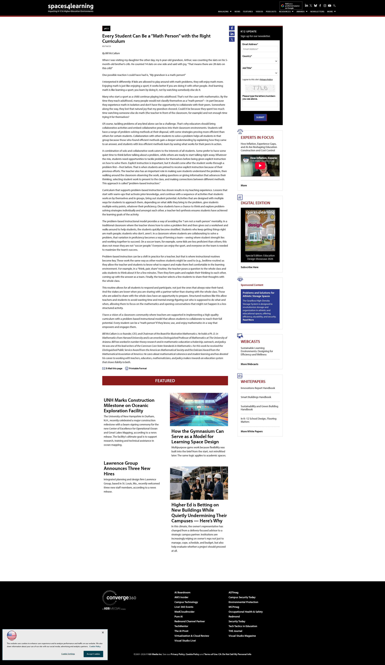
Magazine (223, 11)
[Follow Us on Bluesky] (315, 5)
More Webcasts (249, 364)
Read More (248, 319)
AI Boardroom (182, 592)
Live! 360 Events (183, 607)
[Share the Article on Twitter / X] (232, 39)
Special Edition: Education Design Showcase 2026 (260, 257)
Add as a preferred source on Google (292, 6)
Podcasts (271, 11)
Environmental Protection (243, 602)
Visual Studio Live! (185, 640)
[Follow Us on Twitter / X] (311, 5)
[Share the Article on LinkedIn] (232, 34)
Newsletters (317, 11)
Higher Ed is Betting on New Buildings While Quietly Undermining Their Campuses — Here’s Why (199, 513)
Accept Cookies (93, 654)
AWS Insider (181, 597)
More (330, 11)
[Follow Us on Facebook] (320, 5)
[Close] (103, 632)
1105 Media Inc (154, 654)
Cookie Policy (192, 654)
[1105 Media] (120, 625)
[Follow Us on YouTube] (329, 5)
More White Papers (252, 431)
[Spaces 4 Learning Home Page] (70, 7)
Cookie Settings (68, 654)
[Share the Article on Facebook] (232, 28)
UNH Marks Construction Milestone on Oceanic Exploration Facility (129, 405)
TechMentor (181, 626)
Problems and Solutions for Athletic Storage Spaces (258, 294)
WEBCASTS (250, 341)
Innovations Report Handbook (258, 388)
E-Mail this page (114, 368)
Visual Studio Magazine (242, 635)
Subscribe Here (249, 267)
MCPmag (234, 607)
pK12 (106, 28)
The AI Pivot (181, 631)
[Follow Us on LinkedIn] (306, 5)
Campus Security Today (242, 597)
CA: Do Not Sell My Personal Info (234, 654)
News (237, 11)
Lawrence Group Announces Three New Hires (127, 468)
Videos (259, 11)
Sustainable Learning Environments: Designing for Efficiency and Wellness (257, 351)
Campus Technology (186, 602)
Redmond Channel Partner (189, 621)
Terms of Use (210, 654)
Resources (285, 11)
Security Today (237, 621)
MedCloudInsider (184, 611)
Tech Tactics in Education (243, 626)
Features (248, 11)
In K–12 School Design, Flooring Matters (258, 420)
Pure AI (178, 616)
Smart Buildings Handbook (256, 397)
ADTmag (233, 592)
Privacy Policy (266, 79)
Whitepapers (253, 381)
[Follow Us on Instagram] (324, 5)
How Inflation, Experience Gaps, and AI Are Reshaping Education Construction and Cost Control (259, 147)
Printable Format (138, 368)
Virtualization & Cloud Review (191, 635)
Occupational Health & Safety (246, 611)
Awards (301, 11)
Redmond (234, 616)
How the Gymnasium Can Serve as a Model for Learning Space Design (197, 436)
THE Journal (235, 631)
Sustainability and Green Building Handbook (259, 407)
